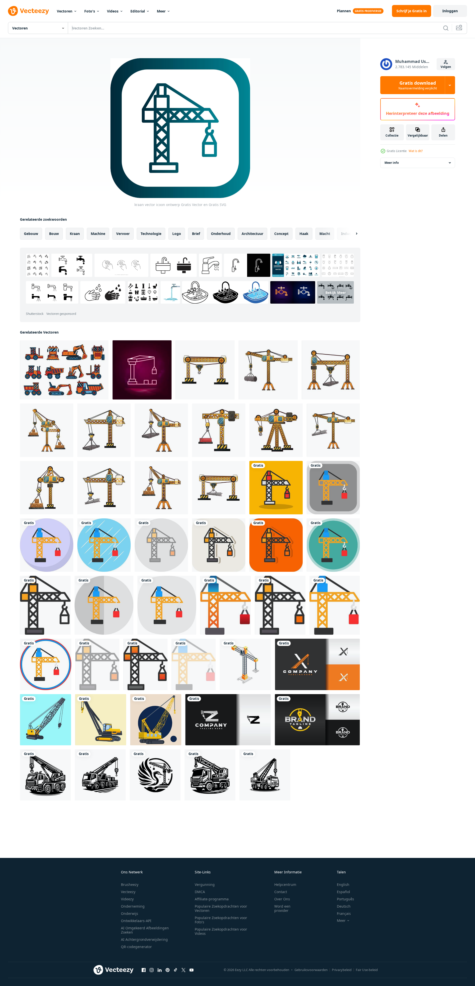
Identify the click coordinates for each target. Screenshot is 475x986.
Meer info (391, 163)
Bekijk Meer (335, 292)
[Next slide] (352, 234)
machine (98, 233)
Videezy (127, 899)
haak (303, 233)
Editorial (137, 11)
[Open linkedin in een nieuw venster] (160, 970)
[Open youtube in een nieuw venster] (191, 970)
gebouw (31, 233)
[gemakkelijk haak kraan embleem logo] (317, 719)
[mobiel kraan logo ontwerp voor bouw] (45, 774)
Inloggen (450, 10)
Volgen (446, 67)
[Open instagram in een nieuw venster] (152, 970)
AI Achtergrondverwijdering (144, 939)
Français (344, 913)
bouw (54, 233)
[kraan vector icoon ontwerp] (276, 487)
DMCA (200, 891)
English (343, 884)
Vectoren (64, 11)
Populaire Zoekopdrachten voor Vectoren (221, 908)
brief (196, 233)
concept (281, 233)
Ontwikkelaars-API (136, 920)
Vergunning (205, 884)
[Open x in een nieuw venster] (184, 970)
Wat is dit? (416, 151)
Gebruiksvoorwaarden (311, 970)
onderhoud (221, 233)
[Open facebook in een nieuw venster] (144, 970)
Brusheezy (129, 884)
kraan (75, 233)
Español (343, 891)
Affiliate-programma (212, 899)
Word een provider (282, 908)
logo (176, 233)
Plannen (344, 10)
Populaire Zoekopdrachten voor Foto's (221, 919)
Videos (112, 11)
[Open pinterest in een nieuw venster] (168, 970)
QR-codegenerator (136, 946)
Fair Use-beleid (367, 970)
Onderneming (133, 906)
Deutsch (344, 906)
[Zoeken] (446, 28)
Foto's (89, 11)
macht (324, 233)
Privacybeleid (342, 970)
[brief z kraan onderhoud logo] (228, 719)
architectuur (252, 233)
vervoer (123, 233)
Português (345, 899)
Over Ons (282, 899)
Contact (280, 891)
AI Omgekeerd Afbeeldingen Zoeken (145, 930)
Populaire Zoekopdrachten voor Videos (221, 931)
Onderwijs (129, 913)
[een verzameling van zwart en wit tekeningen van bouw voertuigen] (64, 369)
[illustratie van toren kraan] (205, 369)
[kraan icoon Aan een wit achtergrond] (245, 664)
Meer (161, 11)
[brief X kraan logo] (317, 664)
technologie (151, 233)
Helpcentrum (285, 884)
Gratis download (417, 85)
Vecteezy (128, 891)
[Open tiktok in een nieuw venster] (176, 970)
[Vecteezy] (28, 11)
